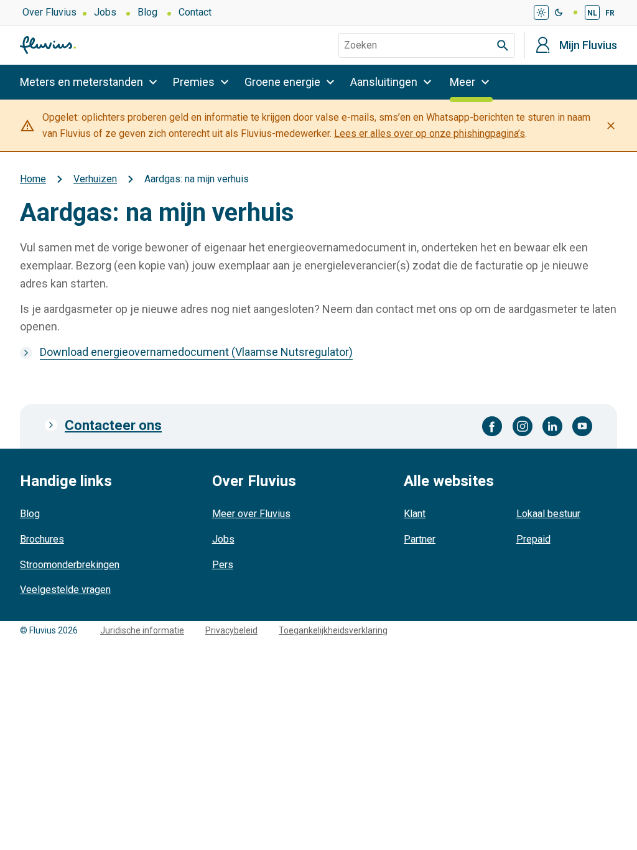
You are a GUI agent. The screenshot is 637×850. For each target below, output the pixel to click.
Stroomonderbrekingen (69, 565)
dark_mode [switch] (559, 12)
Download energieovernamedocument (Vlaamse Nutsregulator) (196, 351)
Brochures (42, 539)
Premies (194, 81)
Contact (195, 12)
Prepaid (533, 539)
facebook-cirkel (492, 426)
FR (610, 13)
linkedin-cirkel (552, 426)
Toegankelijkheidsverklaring (333, 630)
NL (592, 13)
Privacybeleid (231, 630)
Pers (222, 565)
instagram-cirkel (522, 426)
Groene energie (282, 81)
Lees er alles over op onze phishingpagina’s (429, 133)
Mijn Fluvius (588, 45)
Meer (462, 81)
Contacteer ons (113, 425)
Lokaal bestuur (548, 514)
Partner (419, 539)
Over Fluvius (49, 12)
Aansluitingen (383, 81)
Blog (147, 12)
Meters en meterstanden (81, 81)
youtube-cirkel (582, 426)
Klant (414, 514)
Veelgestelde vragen (65, 589)
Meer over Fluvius (251, 514)
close (611, 125)
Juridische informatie (142, 630)
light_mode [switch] (541, 12)
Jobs (105, 12)
